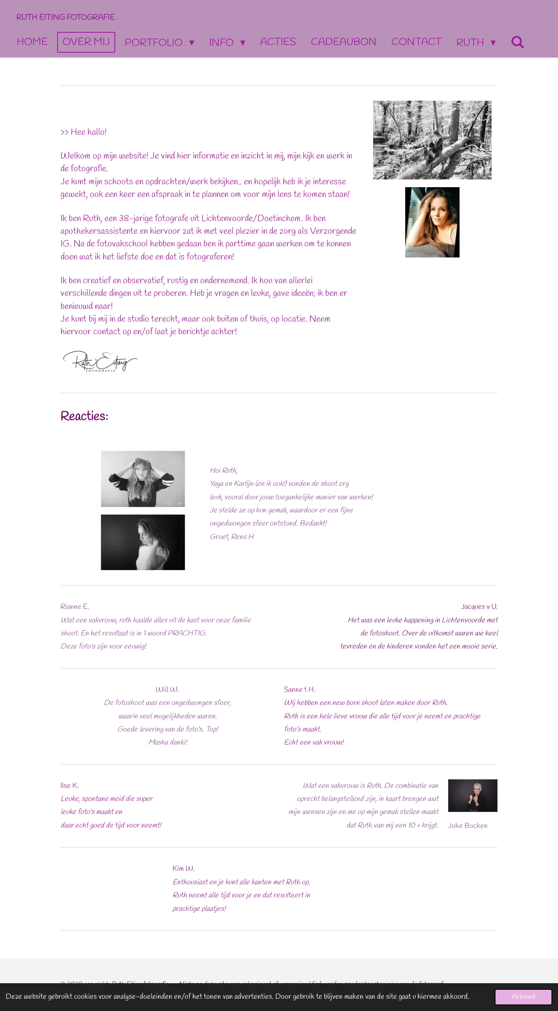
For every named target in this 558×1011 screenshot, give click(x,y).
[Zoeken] (517, 43)
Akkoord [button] (523, 997)
